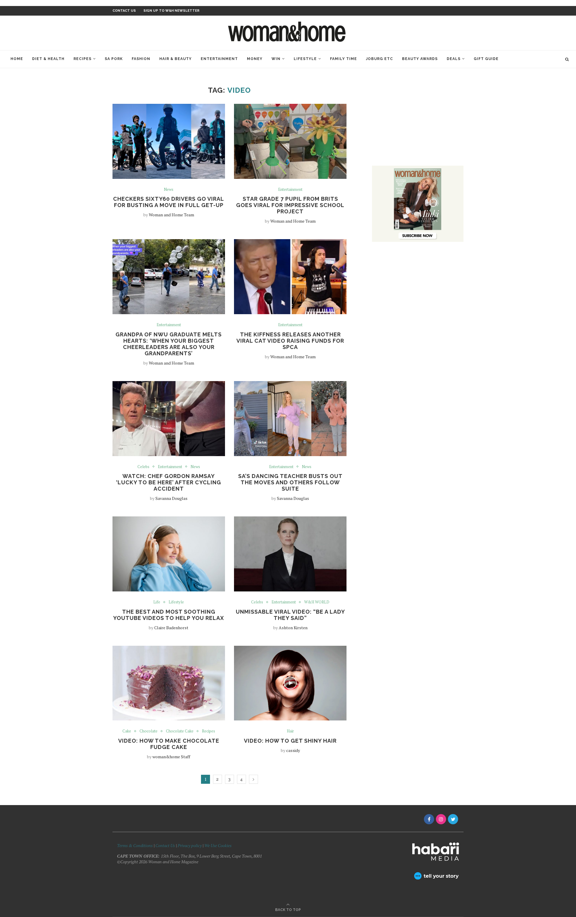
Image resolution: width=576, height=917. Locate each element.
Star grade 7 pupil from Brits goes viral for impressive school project (290, 205)
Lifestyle (305, 59)
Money (254, 59)
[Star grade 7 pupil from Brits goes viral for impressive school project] (290, 141)
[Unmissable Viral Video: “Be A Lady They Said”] (290, 553)
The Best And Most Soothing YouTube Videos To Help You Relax (168, 615)
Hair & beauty (175, 59)
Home (16, 59)
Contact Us (165, 845)
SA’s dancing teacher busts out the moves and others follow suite (290, 482)
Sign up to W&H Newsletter (171, 11)
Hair (290, 731)
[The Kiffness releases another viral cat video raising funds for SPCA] (290, 276)
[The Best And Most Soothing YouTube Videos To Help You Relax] (168, 553)
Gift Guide (486, 59)
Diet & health (48, 59)
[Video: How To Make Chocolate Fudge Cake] (168, 683)
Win (276, 59)
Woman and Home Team (171, 215)
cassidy (293, 750)
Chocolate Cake (180, 731)
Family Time (343, 59)
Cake (126, 731)
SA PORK (114, 59)
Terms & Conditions (135, 845)
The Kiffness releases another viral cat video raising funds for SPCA (290, 340)
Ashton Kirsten (293, 627)
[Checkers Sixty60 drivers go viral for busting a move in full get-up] (168, 141)
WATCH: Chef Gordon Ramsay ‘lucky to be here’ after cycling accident (168, 482)
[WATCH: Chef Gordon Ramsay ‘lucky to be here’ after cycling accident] (168, 418)
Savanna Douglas (171, 498)
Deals (453, 59)
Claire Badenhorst (171, 627)
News (168, 189)
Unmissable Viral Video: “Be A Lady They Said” (290, 615)
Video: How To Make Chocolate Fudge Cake (168, 744)
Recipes (83, 59)
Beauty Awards (420, 59)
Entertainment (219, 59)
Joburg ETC (379, 59)
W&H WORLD (316, 602)
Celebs (143, 467)
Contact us (124, 11)
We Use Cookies (218, 845)
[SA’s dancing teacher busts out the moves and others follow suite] (290, 418)
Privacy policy (190, 845)
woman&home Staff (171, 756)
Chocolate (149, 731)
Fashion (141, 59)
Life (156, 602)
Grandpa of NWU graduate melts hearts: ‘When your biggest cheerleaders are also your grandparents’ (169, 343)
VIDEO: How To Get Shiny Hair (290, 741)
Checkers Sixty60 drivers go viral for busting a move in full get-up (168, 202)
